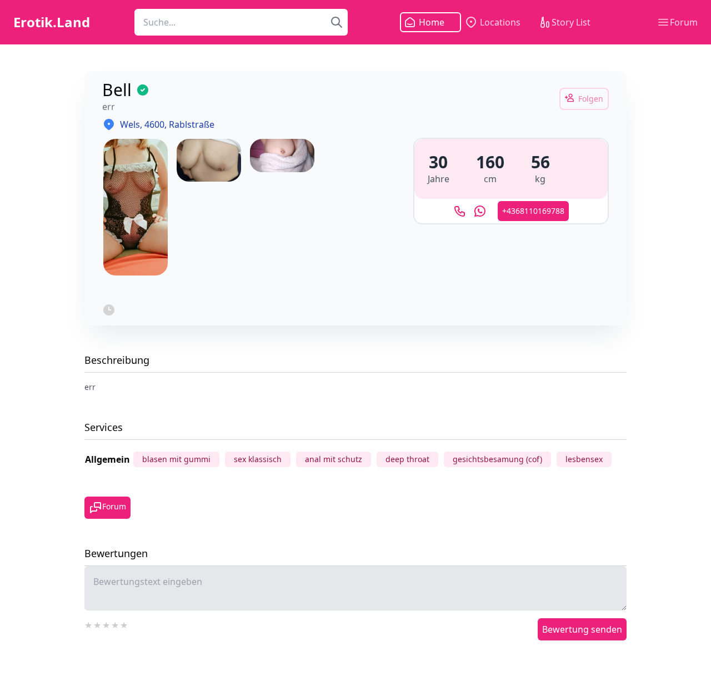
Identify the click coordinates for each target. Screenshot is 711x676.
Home (431, 22)
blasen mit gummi (176, 459)
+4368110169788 (533, 211)
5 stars (124, 623)
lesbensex (584, 459)
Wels (130, 124)
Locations (500, 22)
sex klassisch (258, 459)
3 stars (106, 623)
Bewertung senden (582, 629)
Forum (684, 22)
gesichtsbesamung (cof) (497, 459)
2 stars (97, 623)
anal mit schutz (333, 459)
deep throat (407, 459)
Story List (571, 22)
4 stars (115, 623)
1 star (88, 623)
